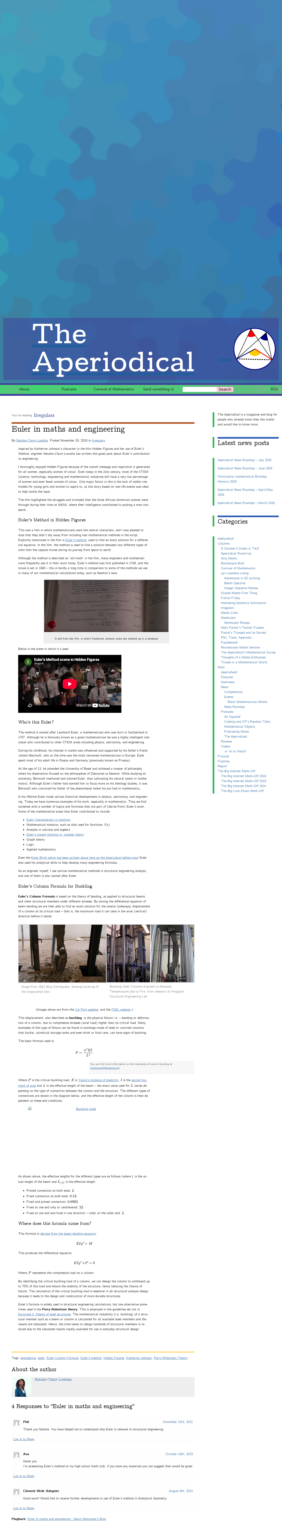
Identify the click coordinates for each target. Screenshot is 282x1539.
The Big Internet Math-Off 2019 (243, 781)
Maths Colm (229, 613)
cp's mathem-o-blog (235, 573)
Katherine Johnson (139, 1358)
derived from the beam (56, 1234)
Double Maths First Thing (239, 593)
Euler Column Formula (62, 1358)
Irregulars (44, 415)
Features (227, 677)
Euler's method (91, 1358)
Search (225, 389)
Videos (225, 746)
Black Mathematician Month (247, 702)
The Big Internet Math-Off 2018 (243, 776)
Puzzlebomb (229, 643)
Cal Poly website (86, 1010)
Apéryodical (226, 539)
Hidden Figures (113, 1358)
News (224, 687)
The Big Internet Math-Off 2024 (243, 786)
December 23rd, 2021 (178, 1422)
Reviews (226, 742)
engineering (28, 1358)
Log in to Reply (23, 1439)
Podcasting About (236, 732)
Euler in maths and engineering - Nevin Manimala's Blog (67, 1519)
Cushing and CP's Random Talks (247, 722)
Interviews (228, 682)
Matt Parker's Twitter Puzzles (242, 628)
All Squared (232, 717)
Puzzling (223, 761)
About (24, 389)
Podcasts (69, 389)
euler (41, 1358)
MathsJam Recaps (237, 623)
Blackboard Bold (232, 563)
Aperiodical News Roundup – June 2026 (245, 468)
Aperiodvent (229, 672)
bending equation (84, 1234)
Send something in (158, 389)
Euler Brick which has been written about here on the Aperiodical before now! (85, 858)
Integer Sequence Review (241, 588)
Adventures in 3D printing (242, 578)
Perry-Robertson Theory (171, 1358)
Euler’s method (75, 540)
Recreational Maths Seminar (240, 648)
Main (221, 667)
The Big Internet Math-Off (236, 771)
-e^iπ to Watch (235, 751)
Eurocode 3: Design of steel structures (44, 1314)
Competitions (233, 692)
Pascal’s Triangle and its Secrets (243, 633)
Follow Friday (230, 598)
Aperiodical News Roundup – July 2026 (244, 460)
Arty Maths (229, 558)
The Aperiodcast (235, 737)
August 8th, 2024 (181, 1491)
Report (222, 766)
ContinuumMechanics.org (105, 1068)
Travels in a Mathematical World (244, 662)
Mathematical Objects (239, 727)
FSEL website (120, 1010)
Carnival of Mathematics (114, 389)
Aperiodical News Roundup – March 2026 (246, 503)
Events (228, 697)
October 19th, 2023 (179, 1454)
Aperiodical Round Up (236, 554)
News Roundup (234, 707)
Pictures (223, 756)
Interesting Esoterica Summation (243, 603)
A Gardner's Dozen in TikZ (240, 549)
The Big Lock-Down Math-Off (242, 791)
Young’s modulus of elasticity (98, 1080)
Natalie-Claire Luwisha (32, 441)
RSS (274, 389)
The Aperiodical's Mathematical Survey (248, 652)
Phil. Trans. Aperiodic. (237, 638)
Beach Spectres (234, 583)
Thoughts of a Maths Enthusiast (243, 657)
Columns (224, 544)
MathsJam (228, 618)
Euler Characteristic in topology (48, 820)
